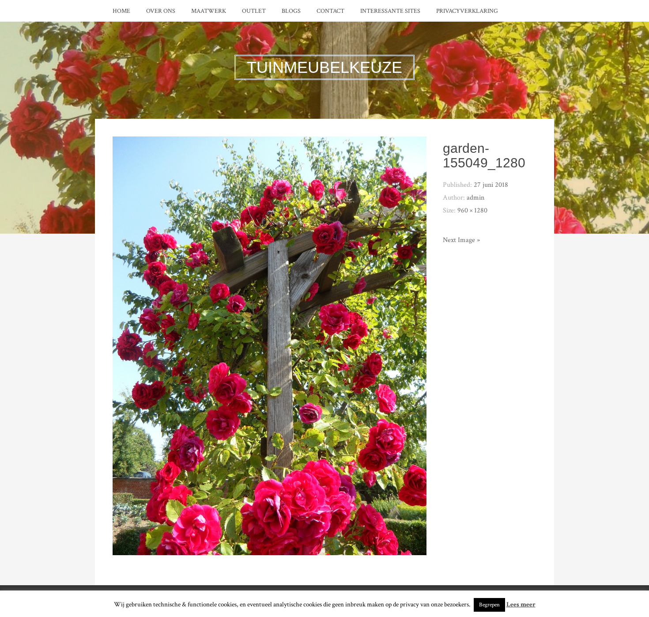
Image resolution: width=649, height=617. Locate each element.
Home (121, 11)
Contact (330, 11)
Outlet (254, 11)
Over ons (160, 11)
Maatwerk (208, 11)
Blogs (291, 11)
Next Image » (461, 240)
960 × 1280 (472, 210)
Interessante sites (390, 11)
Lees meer (521, 604)
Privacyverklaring (467, 11)
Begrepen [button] (489, 605)
